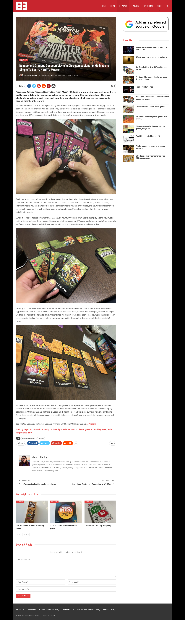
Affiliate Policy (109, 610)
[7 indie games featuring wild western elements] (128, 149)
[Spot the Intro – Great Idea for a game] (66, 512)
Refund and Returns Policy (88, 610)
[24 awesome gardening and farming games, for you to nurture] (128, 129)
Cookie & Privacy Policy (49, 610)
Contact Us (32, 610)
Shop (159, 6)
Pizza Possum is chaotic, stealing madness (37, 484)
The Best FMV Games (144, 87)
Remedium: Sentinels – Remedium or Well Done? (93, 484)
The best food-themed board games (150, 107)
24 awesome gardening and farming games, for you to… (150, 127)
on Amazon (91, 424)
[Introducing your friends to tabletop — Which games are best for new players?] (128, 158)
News (113, 6)
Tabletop (41, 438)
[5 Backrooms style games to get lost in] (128, 60)
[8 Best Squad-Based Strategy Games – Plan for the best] (128, 50)
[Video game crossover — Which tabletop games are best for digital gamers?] (128, 99)
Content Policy (68, 610)
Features (135, 6)
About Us (20, 610)
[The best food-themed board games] (128, 109)
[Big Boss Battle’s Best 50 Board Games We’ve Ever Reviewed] (128, 70)
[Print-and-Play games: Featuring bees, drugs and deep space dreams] (128, 80)
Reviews (123, 6)
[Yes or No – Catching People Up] (100, 512)
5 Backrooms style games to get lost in (151, 57)
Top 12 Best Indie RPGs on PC (148, 136)
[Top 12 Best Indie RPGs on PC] (128, 139)
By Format (148, 6)
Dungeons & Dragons (28, 438)
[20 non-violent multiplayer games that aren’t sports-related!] (128, 119)
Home (104, 6)
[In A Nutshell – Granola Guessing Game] (32, 512)
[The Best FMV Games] (128, 89)
